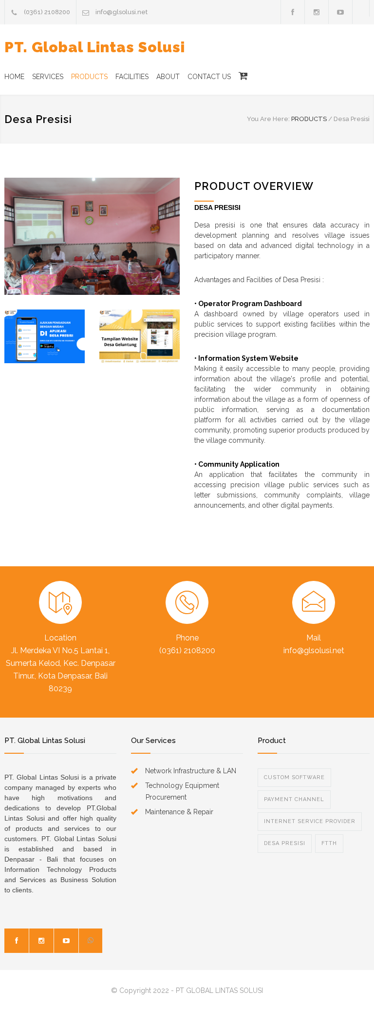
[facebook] (292, 12)
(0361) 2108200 (47, 12)
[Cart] (239, 76)
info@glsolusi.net (121, 12)
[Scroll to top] (347, 984)
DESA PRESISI (284, 843)
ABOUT (168, 77)
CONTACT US (209, 77)
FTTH (329, 843)
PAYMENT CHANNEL (294, 799)
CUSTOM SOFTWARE (294, 777)
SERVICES (47, 77)
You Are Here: (268, 119)
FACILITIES (132, 77)
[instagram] (41, 940)
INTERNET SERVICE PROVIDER (309, 821)
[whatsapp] (90, 940)
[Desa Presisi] (92, 236)
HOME (14, 77)
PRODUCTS (89, 77)
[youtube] (66, 940)
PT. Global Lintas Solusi (94, 47)
